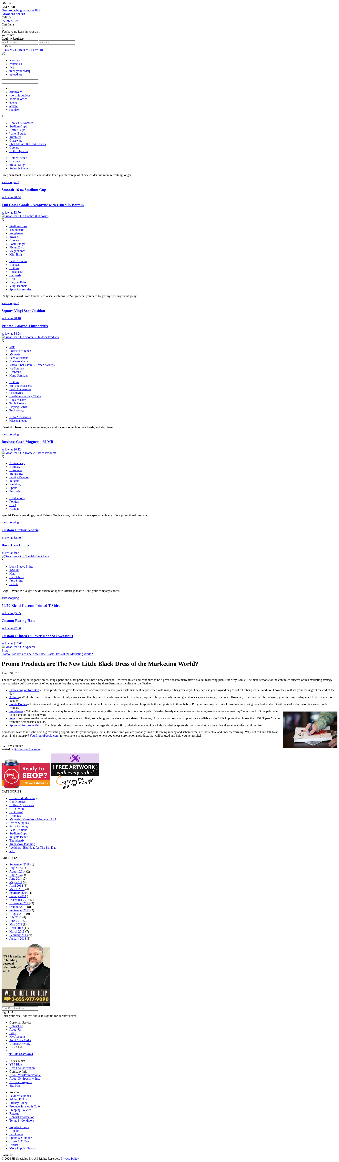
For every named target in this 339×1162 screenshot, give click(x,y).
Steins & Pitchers (20, 168)
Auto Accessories (20, 417)
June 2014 (15, 878)
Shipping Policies (20, 1110)
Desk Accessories (20, 389)
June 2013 (15, 921)
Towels (13, 236)
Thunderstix (16, 229)
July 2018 (15, 868)
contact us (15, 64)
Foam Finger (17, 244)
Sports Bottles (18, 704)
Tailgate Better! (18, 837)
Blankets (14, 264)
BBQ (12, 505)
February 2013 (18, 935)
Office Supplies (19, 822)
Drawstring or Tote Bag (24, 690)
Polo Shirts (16, 580)
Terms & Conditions (22, 1120)
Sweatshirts (16, 577)
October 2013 (17, 906)
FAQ (12, 1033)
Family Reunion (19, 477)
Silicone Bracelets (20, 385)
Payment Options (20, 1095)
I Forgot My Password (29, 49)
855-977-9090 (10, 21)
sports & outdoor (19, 95)
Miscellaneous (18, 420)
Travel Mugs (17, 165)
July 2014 (15, 875)
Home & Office (19, 1141)
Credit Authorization (22, 1068)
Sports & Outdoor (20, 1137)
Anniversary (17, 463)
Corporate (15, 470)
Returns (14, 1113)
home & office (18, 99)
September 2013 (19, 910)
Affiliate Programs (20, 1082)
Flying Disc (16, 247)
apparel (13, 106)
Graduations (17, 498)
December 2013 (19, 899)
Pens (12, 718)
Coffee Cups (17, 130)
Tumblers (15, 137)
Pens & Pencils (18, 357)
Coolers (14, 147)
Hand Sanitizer (18, 375)
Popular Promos (19, 1127)
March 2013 (17, 931)
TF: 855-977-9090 (21, 1054)
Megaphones (17, 251)
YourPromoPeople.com (44, 735)
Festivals (14, 491)
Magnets (14, 354)
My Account (17, 1036)
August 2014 (17, 871)
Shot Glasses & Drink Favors (27, 144)
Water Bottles (17, 133)
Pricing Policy (18, 1099)
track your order (19, 71)
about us (14, 60)
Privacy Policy (18, 1103)
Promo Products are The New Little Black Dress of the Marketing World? (47, 654)
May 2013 (15, 924)
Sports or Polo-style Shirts (25, 725)
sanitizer (14, 109)
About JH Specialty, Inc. (24, 1078)
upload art (15, 74)
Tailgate (14, 480)
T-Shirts (14, 570)
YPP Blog (15, 1064)
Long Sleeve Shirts (21, 566)
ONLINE (8, 5)
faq (11, 67)
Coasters (14, 161)
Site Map (15, 1085)
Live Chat (15, 1047)
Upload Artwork (19, 1043)
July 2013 (15, 917)
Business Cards (18, 361)
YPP (12, 851)
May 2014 (15, 882)
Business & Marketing (27, 749)
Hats (12, 573)
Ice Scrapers (17, 368)
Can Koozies (17, 801)
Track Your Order (20, 1040)
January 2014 (17, 896)
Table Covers (17, 403)
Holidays (15, 815)
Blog (5, 650)
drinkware (15, 92)
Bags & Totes (17, 282)
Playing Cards (18, 407)
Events (13, 1145)
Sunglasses (16, 233)
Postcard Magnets (20, 350)
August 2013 (17, 913)
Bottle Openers (18, 151)
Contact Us (16, 1026)
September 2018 (19, 864)
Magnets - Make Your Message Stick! (32, 819)
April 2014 (16, 885)
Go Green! (16, 812)
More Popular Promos (23, 1148)
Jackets (13, 584)
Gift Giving (16, 808)
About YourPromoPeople (25, 1075)
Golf (12, 278)
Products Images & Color (25, 1106)
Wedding (15, 484)
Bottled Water (17, 157)
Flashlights (16, 392)
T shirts (14, 697)
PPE (12, 347)
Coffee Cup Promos (21, 805)
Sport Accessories (20, 289)
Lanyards (15, 275)
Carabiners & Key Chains (25, 396)
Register (7, 49)
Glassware (15, 140)
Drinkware (16, 1134)
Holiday (14, 508)
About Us (15, 1029)
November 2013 (19, 903)
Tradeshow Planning (22, 844)
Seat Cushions (18, 261)
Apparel (14, 1130)
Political (14, 501)
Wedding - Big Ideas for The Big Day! (33, 847)
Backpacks (16, 271)
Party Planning (18, 826)
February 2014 (18, 892)
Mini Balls (15, 254)
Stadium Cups (18, 126)
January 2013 (17, 938)
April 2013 (16, 928)
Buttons (14, 268)
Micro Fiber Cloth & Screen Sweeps (32, 365)
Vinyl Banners (18, 286)
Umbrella (15, 372)
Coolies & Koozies (21, 123)
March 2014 (17, 889)
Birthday (14, 466)
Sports (13, 488)
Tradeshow (16, 473)
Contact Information (21, 1117)
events (13, 102)
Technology (16, 410)
